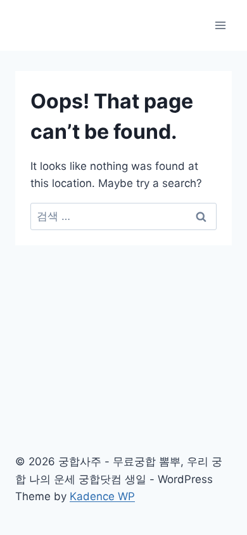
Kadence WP (102, 496)
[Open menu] (220, 25)
